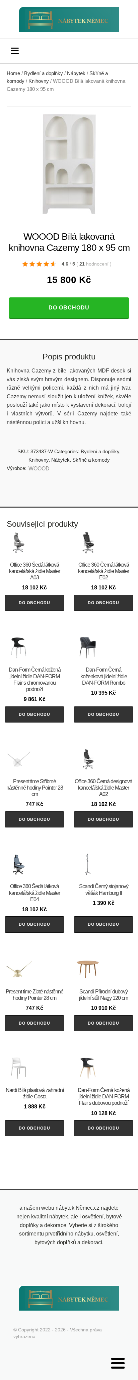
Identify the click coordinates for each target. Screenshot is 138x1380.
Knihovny (38, 81)
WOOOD (39, 468)
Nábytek (76, 73)
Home (13, 73)
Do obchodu (69, 307)
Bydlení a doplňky (43, 73)
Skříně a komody (91, 460)
